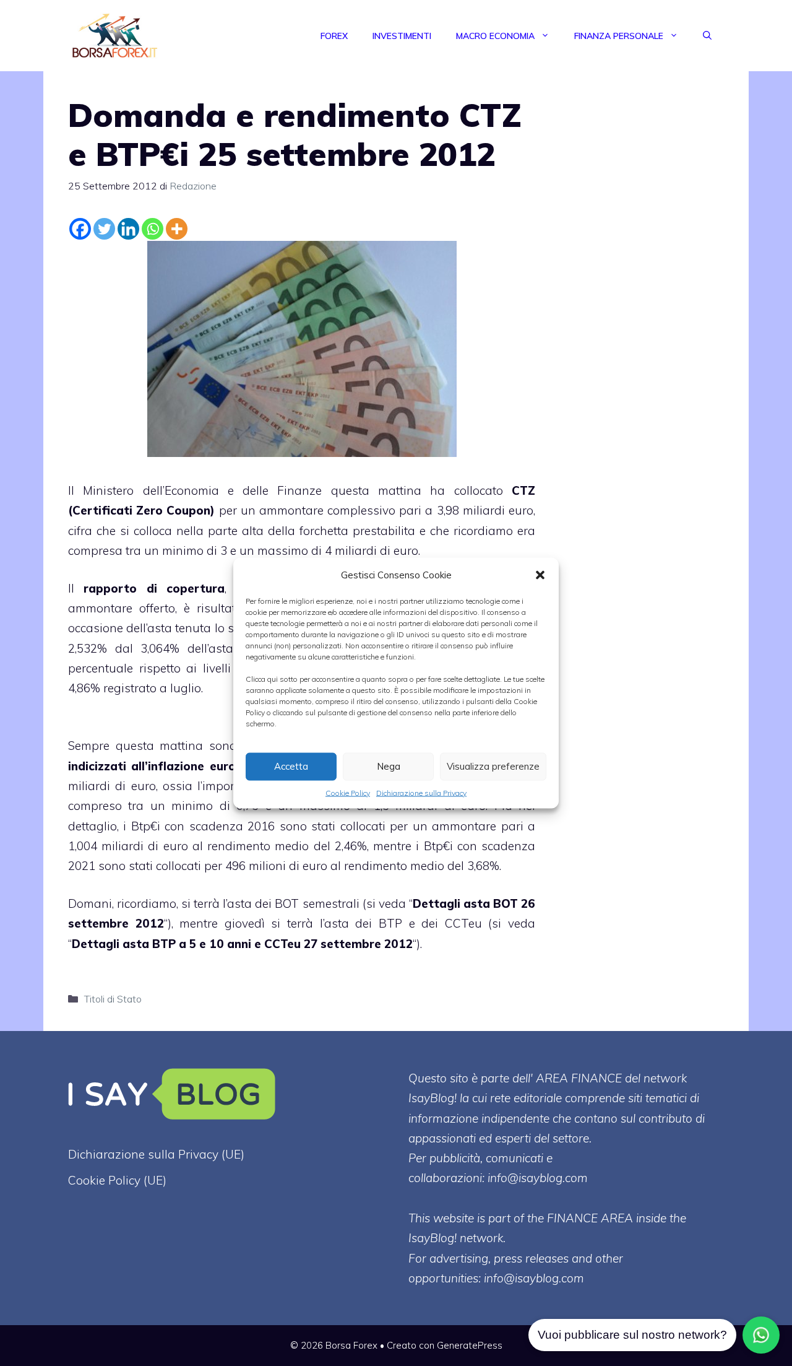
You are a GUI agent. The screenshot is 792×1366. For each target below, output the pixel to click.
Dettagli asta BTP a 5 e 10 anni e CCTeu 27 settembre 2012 (242, 943)
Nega (388, 766)
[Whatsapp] (152, 229)
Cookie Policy (347, 792)
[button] (540, 574)
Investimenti (401, 35)
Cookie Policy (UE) (117, 1180)
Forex (334, 35)
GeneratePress (469, 1345)
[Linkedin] (128, 229)
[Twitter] (104, 229)
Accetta (291, 766)
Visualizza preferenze (493, 766)
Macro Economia (495, 35)
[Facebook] (80, 229)
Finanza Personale (618, 35)
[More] (176, 229)
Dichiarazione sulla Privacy (421, 792)
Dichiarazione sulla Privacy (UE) (156, 1154)
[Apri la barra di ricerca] (707, 35)
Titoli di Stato (113, 999)
